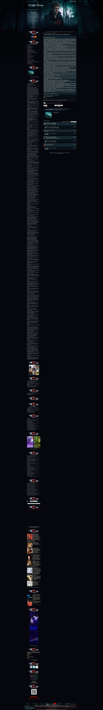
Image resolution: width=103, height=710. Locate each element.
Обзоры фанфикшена (30, 427)
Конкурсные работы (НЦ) (31, 50)
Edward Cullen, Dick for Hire (31, 468)
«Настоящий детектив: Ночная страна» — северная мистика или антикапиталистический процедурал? (33, 317)
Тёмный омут (29, 457)
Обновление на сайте (30, 83)
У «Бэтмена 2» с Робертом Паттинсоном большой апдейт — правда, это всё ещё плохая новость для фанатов (33, 192)
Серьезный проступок (30, 474)
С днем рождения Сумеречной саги (32, 116)
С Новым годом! (29, 144)
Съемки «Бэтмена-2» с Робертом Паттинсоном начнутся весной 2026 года (32, 113)
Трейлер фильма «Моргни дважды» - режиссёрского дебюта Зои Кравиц (32, 223)
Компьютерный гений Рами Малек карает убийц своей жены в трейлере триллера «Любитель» (33, 149)
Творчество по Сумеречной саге (32, 44)
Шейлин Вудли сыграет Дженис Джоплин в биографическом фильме (33, 182)
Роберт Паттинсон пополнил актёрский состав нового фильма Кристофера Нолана (33, 151)
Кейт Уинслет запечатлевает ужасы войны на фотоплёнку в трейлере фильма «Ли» (33, 221)
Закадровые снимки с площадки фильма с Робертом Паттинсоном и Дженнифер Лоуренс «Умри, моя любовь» (33, 190)
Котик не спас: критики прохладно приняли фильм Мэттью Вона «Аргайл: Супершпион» (33, 296)
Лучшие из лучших (30, 422)
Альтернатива (29, 57)
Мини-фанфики (30, 47)
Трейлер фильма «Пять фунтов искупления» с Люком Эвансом (31, 207)
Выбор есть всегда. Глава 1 (31, 492)
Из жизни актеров (30, 46)
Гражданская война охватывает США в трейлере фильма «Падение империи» (32, 297)
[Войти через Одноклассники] (36, 37)
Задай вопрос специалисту (31, 412)
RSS (75, 1)
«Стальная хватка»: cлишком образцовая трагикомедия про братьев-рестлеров (33, 321)
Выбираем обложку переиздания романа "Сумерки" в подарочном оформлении (33, 91)
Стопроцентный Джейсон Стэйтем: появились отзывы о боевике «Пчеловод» (32, 327)
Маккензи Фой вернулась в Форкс (32, 87)
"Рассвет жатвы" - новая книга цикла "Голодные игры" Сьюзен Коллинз (32, 130)
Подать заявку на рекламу (34, 645)
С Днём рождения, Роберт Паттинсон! (32, 214)
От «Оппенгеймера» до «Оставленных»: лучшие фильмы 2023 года (33, 346)
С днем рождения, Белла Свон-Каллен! (32, 178)
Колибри (28, 464)
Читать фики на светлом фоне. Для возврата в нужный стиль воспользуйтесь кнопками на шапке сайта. (60, 31)
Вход (74, 1)
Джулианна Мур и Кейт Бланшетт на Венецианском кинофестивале (32, 187)
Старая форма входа (34, 38)
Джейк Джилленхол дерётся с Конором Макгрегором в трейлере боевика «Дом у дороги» (32, 304)
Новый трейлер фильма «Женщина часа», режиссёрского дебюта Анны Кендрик (33, 173)
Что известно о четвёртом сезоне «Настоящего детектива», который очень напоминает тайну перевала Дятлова (32, 349)
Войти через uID (34, 34)
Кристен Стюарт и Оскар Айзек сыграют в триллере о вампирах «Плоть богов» (33, 220)
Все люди (29, 54)
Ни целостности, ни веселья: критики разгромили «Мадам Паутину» (32, 281)
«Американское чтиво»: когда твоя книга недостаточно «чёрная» (32, 273)
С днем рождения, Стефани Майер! (32, 145)
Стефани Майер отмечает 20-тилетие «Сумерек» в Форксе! (32, 96)
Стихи (28, 53)
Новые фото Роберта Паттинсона (32, 176)
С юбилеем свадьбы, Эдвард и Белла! (56, 112)
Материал (52, 130)
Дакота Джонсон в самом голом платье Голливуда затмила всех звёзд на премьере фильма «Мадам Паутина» (33, 284)
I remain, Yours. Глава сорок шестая (32, 489)
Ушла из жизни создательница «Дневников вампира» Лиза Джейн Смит (33, 131)
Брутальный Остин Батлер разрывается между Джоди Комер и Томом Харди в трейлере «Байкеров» (32, 251)
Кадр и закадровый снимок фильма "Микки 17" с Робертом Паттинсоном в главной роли (33, 162)
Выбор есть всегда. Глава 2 (31, 488)
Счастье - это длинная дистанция (32, 459)
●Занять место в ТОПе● (34, 476)
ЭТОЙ (35, 601)
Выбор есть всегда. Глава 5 (31, 484)
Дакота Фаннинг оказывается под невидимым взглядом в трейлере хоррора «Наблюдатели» (32, 253)
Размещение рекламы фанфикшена (34, 587)
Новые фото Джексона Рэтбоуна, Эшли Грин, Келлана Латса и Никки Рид (32, 200)
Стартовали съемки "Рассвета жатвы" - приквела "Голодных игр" (32, 115)
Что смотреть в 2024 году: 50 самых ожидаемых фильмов (32, 340)
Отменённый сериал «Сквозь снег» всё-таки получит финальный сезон (32, 230)
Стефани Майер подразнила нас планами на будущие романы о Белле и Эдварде (33, 93)
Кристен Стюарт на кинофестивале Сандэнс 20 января (32, 310)
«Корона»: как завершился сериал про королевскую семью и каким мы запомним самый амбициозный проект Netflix (33, 358)
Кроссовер (29, 48)
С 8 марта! (28, 86)
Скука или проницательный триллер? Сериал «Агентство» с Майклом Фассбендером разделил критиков (32, 154)
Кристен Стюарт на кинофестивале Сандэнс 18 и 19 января (32, 314)
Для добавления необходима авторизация (34, 526)
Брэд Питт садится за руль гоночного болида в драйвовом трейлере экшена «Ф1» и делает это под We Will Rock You (33, 195)
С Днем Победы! (29, 126)
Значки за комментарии (30, 393)
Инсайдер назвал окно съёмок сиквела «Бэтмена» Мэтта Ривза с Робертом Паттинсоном (32, 344)
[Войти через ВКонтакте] (32, 37)
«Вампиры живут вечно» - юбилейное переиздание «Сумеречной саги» (32, 133)
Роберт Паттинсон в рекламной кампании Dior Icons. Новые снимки (33, 168)
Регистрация (71, 1)
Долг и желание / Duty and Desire (31, 469)
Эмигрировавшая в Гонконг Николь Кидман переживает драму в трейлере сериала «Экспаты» (33, 354)
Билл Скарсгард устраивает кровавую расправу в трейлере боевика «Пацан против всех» (33, 260)
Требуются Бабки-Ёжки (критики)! (32, 385)
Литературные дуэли (30, 59)
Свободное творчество (31, 51)
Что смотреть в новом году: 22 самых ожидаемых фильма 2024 (32, 331)
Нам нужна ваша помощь (30, 198)
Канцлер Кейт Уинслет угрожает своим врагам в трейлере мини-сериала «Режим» (33, 291)
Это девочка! (29, 225)
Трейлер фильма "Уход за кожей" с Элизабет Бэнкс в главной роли (32, 197)
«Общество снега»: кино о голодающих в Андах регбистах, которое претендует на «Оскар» (33, 319)
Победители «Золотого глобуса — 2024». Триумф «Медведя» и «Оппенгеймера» (33, 333)
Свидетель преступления (30, 473)
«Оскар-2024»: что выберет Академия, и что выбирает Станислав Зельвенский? (32, 241)
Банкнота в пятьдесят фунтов (31, 463)
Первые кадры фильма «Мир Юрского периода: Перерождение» (32, 180)
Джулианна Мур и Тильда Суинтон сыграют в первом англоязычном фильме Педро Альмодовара (33, 300)
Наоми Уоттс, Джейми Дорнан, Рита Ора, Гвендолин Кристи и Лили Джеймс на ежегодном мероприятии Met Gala (33, 218)
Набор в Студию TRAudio (30, 382)
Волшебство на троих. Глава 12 (31, 494)
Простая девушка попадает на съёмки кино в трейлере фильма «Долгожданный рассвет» (33, 289)
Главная (68, 1)
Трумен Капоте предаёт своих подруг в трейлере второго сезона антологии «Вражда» (32, 338)
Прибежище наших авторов (31, 423)
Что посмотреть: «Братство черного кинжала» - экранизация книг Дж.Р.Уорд (32, 111)
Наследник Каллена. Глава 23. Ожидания (33, 493)
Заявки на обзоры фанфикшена (31, 428)
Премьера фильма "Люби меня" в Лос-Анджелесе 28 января (32, 135)
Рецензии (29, 58)
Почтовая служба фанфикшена (31, 426)
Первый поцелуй (29, 475)
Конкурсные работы (30, 49)
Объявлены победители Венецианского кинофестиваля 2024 (32, 184)
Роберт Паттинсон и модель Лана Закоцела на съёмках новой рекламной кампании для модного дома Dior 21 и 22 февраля (33, 267)
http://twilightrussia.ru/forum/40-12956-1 (52, 93)
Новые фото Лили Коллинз (31, 177)
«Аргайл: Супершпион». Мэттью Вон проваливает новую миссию (32, 278)
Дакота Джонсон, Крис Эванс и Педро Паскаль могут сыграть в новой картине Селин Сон (32, 287)
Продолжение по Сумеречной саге (32, 52)
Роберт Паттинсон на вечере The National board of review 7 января (33, 140)
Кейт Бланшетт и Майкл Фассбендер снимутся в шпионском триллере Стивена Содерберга (33, 306)
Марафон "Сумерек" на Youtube (31, 98)
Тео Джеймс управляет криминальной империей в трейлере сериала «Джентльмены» (32, 262)
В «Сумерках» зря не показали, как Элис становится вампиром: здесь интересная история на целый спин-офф (33, 102)
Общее (29, 45)
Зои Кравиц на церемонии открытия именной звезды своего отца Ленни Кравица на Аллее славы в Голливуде (33, 233)
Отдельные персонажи (31, 55)
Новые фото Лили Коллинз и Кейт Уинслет (33, 185)
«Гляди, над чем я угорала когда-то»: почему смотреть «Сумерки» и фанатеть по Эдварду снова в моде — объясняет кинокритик (33, 109)
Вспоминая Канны (29, 205)
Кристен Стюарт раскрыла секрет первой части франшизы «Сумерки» (33, 271)
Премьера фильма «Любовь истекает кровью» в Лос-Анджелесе (32, 245)
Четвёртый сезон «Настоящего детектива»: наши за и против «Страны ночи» (33, 255)
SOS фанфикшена (29, 421)
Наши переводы (30, 56)
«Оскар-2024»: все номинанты (31, 308)
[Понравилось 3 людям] (44, 97)
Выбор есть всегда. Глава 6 (31, 483)
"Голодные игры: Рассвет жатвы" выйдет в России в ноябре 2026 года (33, 94)
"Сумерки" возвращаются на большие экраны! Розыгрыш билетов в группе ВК (32, 89)
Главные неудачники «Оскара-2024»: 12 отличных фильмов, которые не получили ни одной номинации (33, 243)
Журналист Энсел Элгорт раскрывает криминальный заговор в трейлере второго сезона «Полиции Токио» (33, 329)
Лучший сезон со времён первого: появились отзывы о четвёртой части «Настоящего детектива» (32, 336)
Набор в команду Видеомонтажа (31, 381)
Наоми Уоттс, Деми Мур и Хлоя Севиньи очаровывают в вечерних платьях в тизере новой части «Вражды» (33, 351)
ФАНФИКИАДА (29, 394)
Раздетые (28, 462)
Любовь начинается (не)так (31, 458)
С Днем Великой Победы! (30, 215)
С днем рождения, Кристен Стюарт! (32, 226)
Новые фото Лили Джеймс (31, 294)
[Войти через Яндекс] (34, 37)
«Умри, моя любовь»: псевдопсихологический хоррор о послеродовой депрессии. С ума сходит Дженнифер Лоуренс (32, 119)
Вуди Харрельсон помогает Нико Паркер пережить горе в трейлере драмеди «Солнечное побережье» (33, 312)
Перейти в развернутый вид (34, 527)
